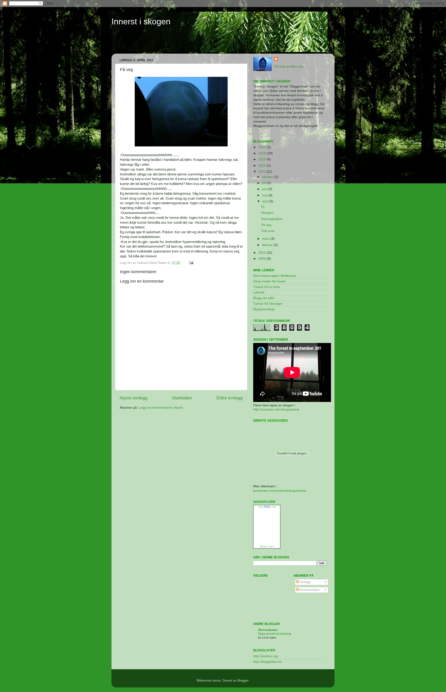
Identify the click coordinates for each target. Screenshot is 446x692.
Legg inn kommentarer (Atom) (161, 407)
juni (265, 189)
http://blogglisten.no (267, 661)
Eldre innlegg (229, 397)
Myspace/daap (264, 309)
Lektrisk (259, 292)
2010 (262, 252)
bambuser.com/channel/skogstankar (279, 490)
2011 (262, 171)
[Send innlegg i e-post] (190, 263)
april (265, 201)
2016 (262, 153)
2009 (262, 258)
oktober (268, 177)
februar (268, 245)
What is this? (267, 546)
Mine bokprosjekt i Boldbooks (274, 276)
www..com (267, 506)
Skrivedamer (268, 630)
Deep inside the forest (269, 281)
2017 (262, 147)
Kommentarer (309, 590)
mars (266, 238)
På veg (266, 225)
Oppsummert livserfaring (274, 633)
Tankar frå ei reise (266, 287)
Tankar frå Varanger (268, 303)
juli (264, 183)
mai (265, 195)
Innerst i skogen (141, 21)
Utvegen (267, 212)
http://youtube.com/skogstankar (276, 409)
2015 (262, 159)
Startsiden (182, 397)
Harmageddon (271, 219)
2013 (262, 165)
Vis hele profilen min (289, 66)
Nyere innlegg (134, 397)
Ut (262, 206)
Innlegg (305, 582)
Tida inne (268, 231)
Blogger (243, 680)
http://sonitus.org (265, 656)
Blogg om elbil (263, 298)
